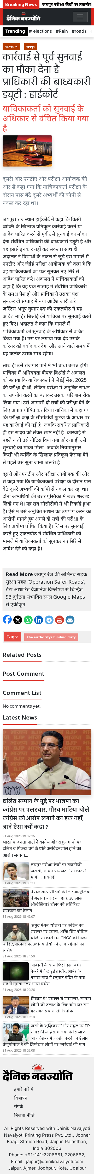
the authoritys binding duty (51, 637)
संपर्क (18, 1106)
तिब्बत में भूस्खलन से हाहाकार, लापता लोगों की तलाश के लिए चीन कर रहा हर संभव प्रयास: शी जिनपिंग (61, 1005)
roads (81, 31)
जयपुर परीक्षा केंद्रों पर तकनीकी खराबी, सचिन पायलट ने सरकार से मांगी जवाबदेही (58, 871)
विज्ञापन (20, 1098)
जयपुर (30, 46)
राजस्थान (11, 46)
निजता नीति (24, 1115)
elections (42, 31)
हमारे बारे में (23, 1089)
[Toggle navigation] (80, 17)
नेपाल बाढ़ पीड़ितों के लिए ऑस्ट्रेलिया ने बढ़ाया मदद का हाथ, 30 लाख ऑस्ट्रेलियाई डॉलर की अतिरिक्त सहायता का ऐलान (47, 901)
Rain (63, 31)
